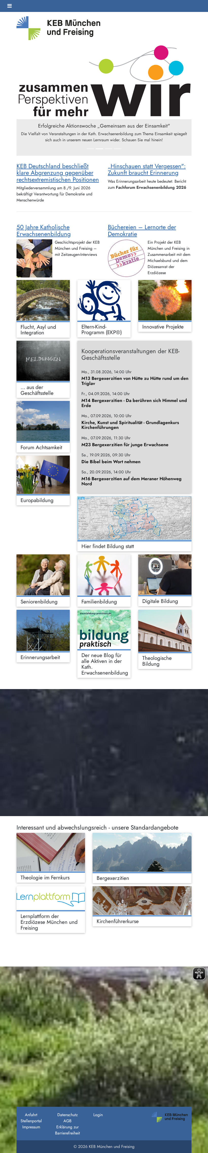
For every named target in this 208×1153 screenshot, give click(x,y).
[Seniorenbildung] (43, 574)
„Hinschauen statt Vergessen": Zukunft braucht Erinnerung (147, 169)
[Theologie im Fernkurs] (50, 852)
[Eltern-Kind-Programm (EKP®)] (104, 300)
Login (98, 1115)
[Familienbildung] (104, 574)
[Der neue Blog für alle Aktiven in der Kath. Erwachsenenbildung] (104, 629)
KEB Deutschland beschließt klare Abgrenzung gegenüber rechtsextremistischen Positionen (57, 173)
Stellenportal (31, 1121)
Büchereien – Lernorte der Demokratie (142, 230)
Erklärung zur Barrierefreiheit (67, 1130)
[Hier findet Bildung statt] (134, 518)
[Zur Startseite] (58, 30)
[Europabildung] (43, 475)
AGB (67, 1121)
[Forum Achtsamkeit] (43, 421)
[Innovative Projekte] (165, 300)
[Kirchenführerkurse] (142, 900)
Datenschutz (67, 1115)
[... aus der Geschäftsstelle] (43, 361)
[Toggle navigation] (9, 6)
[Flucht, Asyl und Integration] (43, 300)
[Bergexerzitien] (142, 852)
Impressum (31, 1127)
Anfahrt (31, 1115)
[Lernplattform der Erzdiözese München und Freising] (50, 898)
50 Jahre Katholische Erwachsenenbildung (43, 230)
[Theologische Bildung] (165, 631)
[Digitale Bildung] (165, 574)
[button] (29, 100)
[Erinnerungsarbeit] (43, 630)
